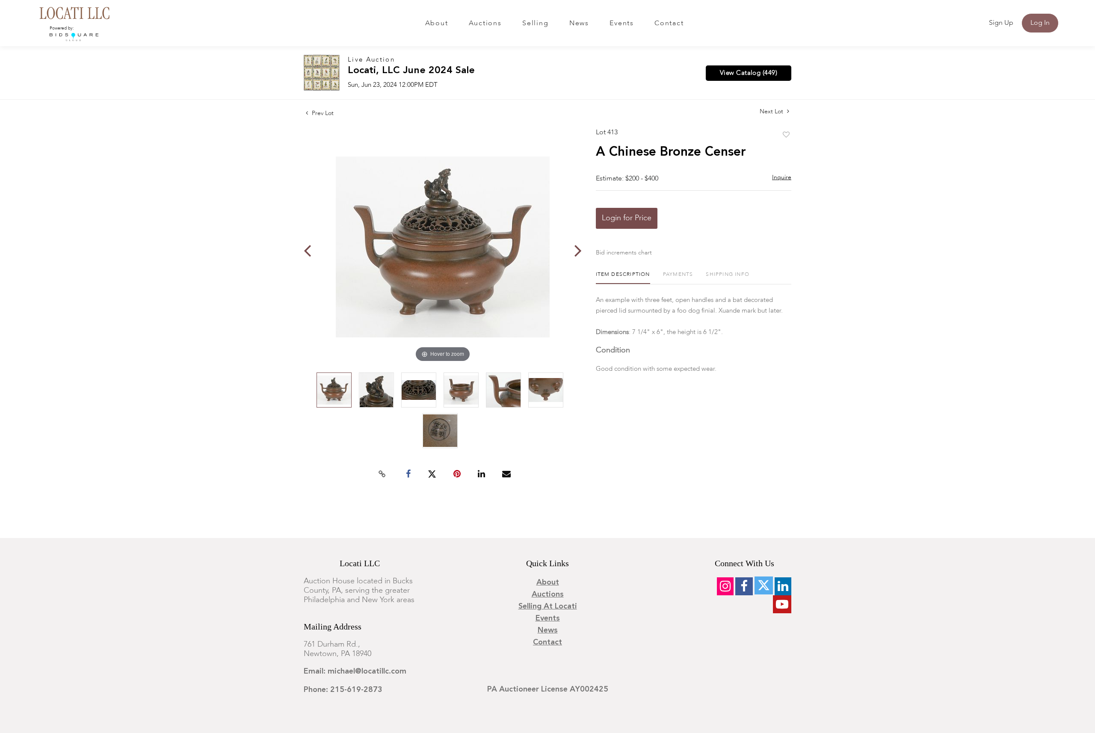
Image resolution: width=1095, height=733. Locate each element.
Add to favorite (786, 135)
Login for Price (626, 218)
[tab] (623, 278)
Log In (1040, 23)
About (436, 23)
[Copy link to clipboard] (382, 474)
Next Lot (772, 112)
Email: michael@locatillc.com (355, 671)
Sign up (1001, 23)
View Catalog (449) (748, 73)
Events (622, 23)
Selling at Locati (547, 606)
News (579, 23)
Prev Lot (322, 113)
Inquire (781, 177)
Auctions (485, 23)
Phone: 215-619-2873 (343, 690)
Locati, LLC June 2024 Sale (411, 71)
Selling (535, 23)
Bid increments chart (624, 253)
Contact (669, 23)
